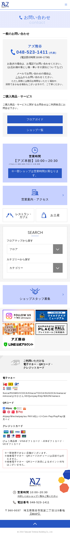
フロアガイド (35, 119)
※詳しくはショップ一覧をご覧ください (37, 496)
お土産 (55, 215)
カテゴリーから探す (18, 259)
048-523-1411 (36, 52)
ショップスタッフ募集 (35, 298)
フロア (13, 249)
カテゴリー (16, 268)
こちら (19, 77)
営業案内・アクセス (35, 199)
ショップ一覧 (35, 129)
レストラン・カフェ (23, 215)
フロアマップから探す (20, 240)
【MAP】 (35, 513)
